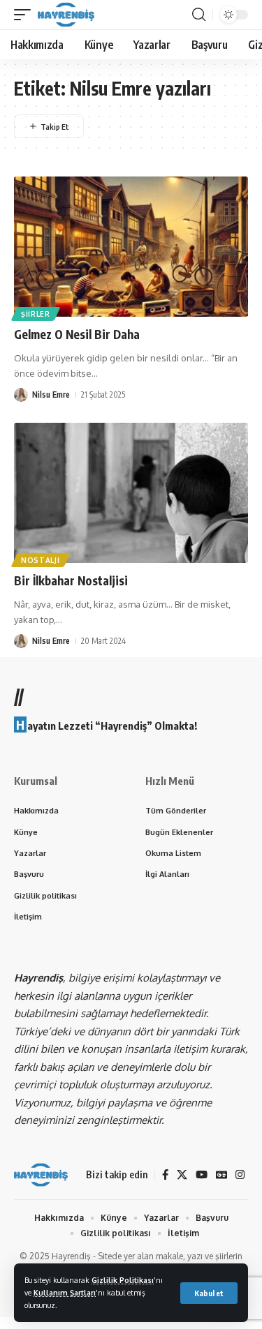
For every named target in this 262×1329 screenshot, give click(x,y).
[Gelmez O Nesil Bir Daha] (131, 247)
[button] (209, 1293)
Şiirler (35, 314)
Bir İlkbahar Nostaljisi (71, 580)
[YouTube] (201, 1175)
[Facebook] (165, 1175)
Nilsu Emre (51, 394)
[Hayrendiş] (66, 14)
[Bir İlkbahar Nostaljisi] (131, 493)
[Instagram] (240, 1175)
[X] (182, 1175)
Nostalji (40, 560)
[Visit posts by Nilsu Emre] (21, 395)
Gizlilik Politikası (123, 1279)
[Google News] (221, 1175)
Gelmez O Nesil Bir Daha (77, 334)
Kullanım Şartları (65, 1292)
